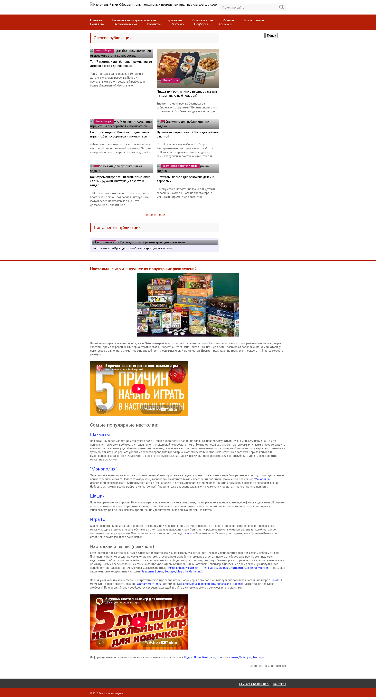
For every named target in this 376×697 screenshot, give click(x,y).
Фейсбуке (245, 657)
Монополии (262, 479)
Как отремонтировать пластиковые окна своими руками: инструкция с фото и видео (120, 181)
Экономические (125, 24)
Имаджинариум (178, 567)
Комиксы (154, 24)
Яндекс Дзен (192, 657)
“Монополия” (103, 469)
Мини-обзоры (103, 50)
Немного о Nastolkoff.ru (254, 683)
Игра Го (97, 519)
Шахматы (100, 434)
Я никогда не (209, 567)
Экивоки (223, 567)
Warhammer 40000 (149, 583)
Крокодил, (251, 567)
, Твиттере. (258, 657)
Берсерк (169, 571)
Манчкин (263, 567)
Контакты (279, 683)
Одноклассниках (227, 657)
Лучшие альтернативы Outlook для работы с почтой (188, 134)
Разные (228, 20)
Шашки (97, 496)
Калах (189, 533)
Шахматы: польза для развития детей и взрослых (185, 179)
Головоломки (254, 20)
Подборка (201, 24)
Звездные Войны (152, 571)
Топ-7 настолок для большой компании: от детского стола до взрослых (121, 64)
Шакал (274, 580)
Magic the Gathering (188, 571)
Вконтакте (208, 657)
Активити (236, 567)
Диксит (195, 567)
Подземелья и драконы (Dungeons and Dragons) (212, 583)
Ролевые (97, 24)
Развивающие (202, 20)
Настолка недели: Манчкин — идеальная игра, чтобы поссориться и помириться (119, 134)
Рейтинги (177, 24)
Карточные (174, 20)
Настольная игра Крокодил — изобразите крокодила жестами (132, 248)
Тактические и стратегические (134, 20)
